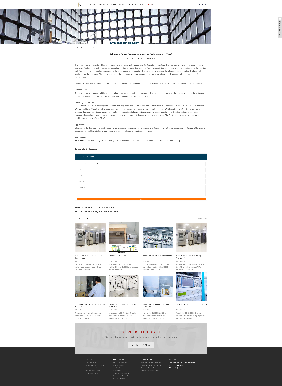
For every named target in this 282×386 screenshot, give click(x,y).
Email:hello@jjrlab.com (86, 149)
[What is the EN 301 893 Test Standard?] (158, 237)
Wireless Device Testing (92, 370)
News (83, 48)
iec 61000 (79, 141)
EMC (130, 65)
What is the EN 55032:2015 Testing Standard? (122, 305)
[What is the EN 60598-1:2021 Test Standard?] (158, 286)
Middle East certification (120, 362)
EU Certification (118, 370)
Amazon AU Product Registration (151, 368)
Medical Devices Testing (92, 368)
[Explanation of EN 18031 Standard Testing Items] (90, 237)
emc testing (152, 115)
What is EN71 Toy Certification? (100, 207)
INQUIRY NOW (143, 345)
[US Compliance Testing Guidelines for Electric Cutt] (90, 286)
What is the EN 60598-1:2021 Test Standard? (156, 305)
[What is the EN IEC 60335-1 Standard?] (191, 286)
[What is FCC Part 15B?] (124, 237)
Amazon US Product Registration (151, 365)
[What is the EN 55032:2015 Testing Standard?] (124, 286)
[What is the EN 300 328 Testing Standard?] (191, 237)
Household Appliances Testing (94, 365)
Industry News (92, 48)
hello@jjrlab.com (179, 368)
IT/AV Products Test (91, 362)
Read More (202, 218)
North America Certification (121, 376)
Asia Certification (118, 368)
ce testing (140, 112)
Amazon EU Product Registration (151, 362)
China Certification (118, 365)
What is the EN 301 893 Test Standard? (158, 256)
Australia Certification (119, 378)
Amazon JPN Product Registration (151, 370)
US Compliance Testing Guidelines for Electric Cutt (90, 305)
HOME (77, 48)
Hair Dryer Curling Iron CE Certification (99, 211)
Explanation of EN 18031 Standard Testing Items (88, 257)
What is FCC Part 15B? (118, 256)
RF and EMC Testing (91, 373)
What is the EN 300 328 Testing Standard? (188, 257)
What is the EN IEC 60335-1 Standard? (191, 304)
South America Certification (121, 373)
